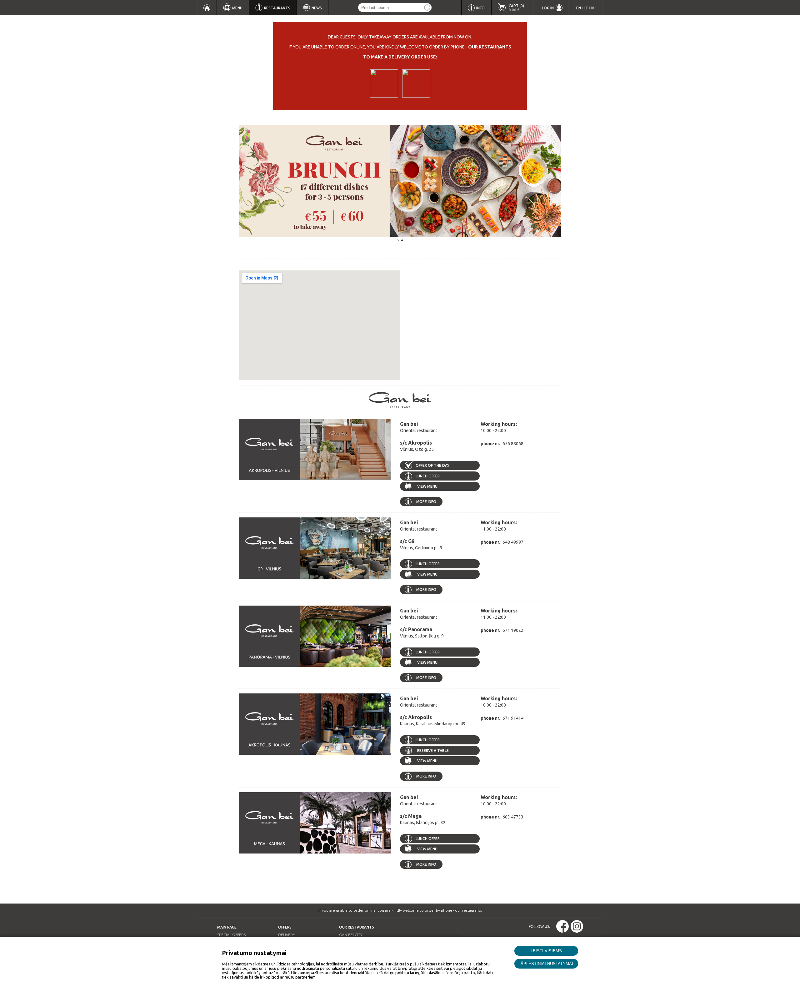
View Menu (427, 486)
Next (570, 181)
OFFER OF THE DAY (432, 465)
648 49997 (512, 542)
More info (426, 502)
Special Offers (231, 935)
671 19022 (512, 630)
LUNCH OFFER (428, 476)
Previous (229, 181)
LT (586, 8)
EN (578, 8)
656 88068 (512, 443)
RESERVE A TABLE (433, 750)
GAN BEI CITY (350, 935)
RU (593, 8)
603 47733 (512, 816)
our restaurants (489, 46)
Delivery (286, 935)
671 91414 (512, 718)
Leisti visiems (546, 951)
